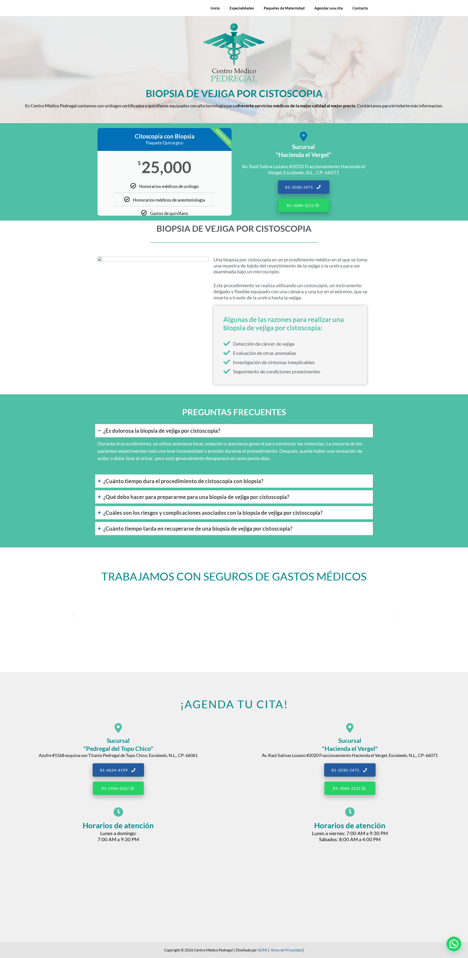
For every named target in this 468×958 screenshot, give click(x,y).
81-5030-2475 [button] (299, 187)
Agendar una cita (328, 8)
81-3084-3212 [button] (300, 205)
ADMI (262, 950)
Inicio (215, 8)
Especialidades (242, 8)
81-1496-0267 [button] (115, 788)
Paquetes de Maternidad (284, 8)
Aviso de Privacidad (286, 950)
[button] (73, 615)
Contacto (360, 8)
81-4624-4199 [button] (114, 770)
